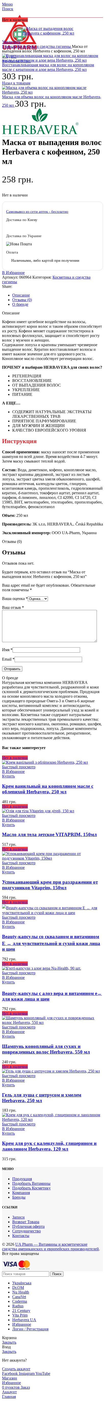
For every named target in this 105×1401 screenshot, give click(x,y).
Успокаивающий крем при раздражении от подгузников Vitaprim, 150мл (50, 884)
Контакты (20, 1235)
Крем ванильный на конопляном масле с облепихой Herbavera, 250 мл (47, 788)
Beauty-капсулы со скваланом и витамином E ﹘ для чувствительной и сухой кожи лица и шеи (51, 943)
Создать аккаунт (16, 1369)
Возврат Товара (25, 1222)
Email (8, 659)
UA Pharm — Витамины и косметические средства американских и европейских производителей (50, 1246)
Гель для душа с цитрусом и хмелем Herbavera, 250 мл (41, 1097)
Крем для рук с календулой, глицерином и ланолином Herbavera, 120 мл (49, 1146)
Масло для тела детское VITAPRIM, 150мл (49, 834)
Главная (9, 46)
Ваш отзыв (13, 607)
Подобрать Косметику (31, 1188)
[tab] (57, 295)
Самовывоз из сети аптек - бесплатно (37, 212)
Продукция (22, 1179)
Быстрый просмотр (18, 767)
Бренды (18, 1197)
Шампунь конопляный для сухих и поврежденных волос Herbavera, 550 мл (46, 1049)
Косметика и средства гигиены (44, 46)
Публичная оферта (28, 1226)
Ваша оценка (15, 598)
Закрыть (9, 1342)
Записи (18, 1217)
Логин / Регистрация (30, 1329)
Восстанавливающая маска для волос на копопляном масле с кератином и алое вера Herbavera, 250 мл (48, 67)
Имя (7, 650)
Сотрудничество (26, 1231)
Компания (21, 1192)
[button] (8, 1133)
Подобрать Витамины (31, 1183)
